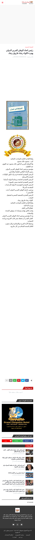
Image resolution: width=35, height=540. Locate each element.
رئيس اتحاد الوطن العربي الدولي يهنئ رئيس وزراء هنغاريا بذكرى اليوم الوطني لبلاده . (13, 490)
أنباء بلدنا (16, 530)
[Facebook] (27, 380)
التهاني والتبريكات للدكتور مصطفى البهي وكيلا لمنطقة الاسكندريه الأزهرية (13, 458)
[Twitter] (23, 380)
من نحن (20, 537)
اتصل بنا (15, 537)
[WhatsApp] (15, 380)
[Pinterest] (19, 380)
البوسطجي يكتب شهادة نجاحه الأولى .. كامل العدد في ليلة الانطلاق (13, 450)
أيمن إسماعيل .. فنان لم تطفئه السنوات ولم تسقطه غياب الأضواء (13, 466)
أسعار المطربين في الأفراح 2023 (16, 473)
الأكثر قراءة (29, 446)
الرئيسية (28, 535)
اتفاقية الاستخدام (9, 535)
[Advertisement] (17, 24)
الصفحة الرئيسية (29, 47)
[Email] (11, 380)
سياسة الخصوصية (19, 535)
